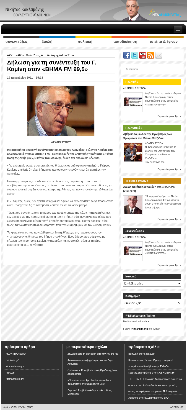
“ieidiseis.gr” (12, 360)
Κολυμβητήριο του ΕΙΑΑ (156, 397)
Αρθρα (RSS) (10, 407)
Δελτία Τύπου (67, 55)
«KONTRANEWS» (134, 88)
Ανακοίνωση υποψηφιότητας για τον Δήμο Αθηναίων (90, 362)
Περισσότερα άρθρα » (169, 116)
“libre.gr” (10, 372)
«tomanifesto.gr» (15, 366)
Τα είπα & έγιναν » (137, 180)
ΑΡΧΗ (11, 55)
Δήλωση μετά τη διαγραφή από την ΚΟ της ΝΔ (93, 353)
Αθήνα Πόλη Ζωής (28, 55)
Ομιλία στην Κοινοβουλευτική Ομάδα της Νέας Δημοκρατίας (93, 372)
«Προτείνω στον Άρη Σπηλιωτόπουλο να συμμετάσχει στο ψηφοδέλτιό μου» (90, 382)
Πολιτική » (132, 82)
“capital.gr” (149, 353)
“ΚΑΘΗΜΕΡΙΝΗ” (165, 372)
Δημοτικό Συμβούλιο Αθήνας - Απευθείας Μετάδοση (90, 392)
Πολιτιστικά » (133, 128)
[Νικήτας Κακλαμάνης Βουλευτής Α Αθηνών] (93, 10)
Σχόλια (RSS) (26, 407)
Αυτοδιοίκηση (49, 55)
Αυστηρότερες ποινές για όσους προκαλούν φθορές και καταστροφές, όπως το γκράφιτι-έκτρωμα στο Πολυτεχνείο (155, 385)
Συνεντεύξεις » (134, 231)
